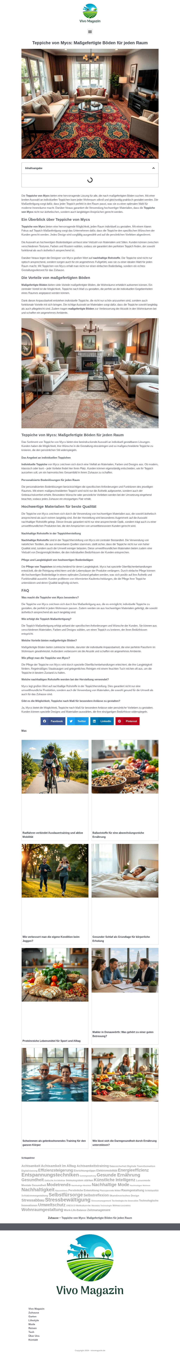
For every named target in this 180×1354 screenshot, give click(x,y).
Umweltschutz (52, 1205)
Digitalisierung (29, 1170)
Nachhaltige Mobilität (81, 1185)
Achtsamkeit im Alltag (58, 1166)
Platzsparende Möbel (110, 1190)
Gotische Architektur (54, 1180)
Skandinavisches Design (124, 1195)
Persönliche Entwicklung (83, 1190)
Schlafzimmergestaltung (34, 1195)
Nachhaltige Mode (110, 1184)
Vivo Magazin (36, 1308)
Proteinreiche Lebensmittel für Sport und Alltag (51, 1040)
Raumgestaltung (132, 1190)
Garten (32, 1316)
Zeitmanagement (98, 1210)
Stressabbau (32, 1200)
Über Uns (34, 1335)
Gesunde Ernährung (118, 1175)
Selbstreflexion (96, 1195)
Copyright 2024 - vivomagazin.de (90, 1350)
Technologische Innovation (125, 1201)
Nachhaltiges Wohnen (140, 1185)
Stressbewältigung (68, 1200)
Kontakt (33, 1339)
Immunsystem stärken (79, 1180)
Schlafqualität (152, 1190)
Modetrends (59, 1184)
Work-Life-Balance (75, 1210)
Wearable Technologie (101, 1205)
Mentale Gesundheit (33, 1185)
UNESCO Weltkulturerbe (78, 1205)
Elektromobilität (106, 1170)
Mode (31, 1324)
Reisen (32, 1328)
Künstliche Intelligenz (114, 1180)
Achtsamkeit (30, 1166)
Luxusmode (143, 1180)
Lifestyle (33, 1320)
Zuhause (53, 1217)
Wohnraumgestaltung (42, 1209)
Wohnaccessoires (121, 1205)
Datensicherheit (118, 1166)
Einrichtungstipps (85, 1170)
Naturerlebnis (61, 1191)
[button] (90, 32)
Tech (31, 1332)
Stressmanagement (101, 1201)
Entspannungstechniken (50, 1175)
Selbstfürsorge (66, 1194)
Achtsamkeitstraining (93, 1166)
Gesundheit (32, 1180)
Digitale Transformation (141, 1166)
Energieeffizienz (133, 1170)
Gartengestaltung (88, 1176)
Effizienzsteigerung (55, 1170)
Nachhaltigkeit (37, 1189)
